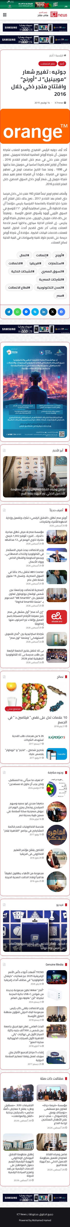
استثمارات (55, 263)
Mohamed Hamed (41, 1220)
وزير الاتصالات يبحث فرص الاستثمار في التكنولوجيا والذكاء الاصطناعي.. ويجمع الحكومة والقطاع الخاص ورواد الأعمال (24, 555)
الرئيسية (59, 55)
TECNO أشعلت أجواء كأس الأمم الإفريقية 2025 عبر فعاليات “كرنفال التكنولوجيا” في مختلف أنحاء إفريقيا (24, 976)
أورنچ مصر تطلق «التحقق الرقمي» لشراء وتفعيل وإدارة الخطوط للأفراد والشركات (36, 519)
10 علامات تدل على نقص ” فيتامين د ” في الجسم (37, 719)
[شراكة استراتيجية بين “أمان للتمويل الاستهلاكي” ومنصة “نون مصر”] (56, 639)
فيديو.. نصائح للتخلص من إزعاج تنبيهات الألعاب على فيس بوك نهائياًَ (37, 945)
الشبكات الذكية (21, 271)
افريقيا (34, 263)
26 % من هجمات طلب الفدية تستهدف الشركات (28, 737)
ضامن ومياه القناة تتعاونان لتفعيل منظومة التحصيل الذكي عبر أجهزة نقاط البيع (38, 491)
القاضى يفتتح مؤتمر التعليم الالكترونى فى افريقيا (29, 851)
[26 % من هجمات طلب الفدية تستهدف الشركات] (56, 737)
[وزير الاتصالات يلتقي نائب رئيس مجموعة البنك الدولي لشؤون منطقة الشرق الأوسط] (56, 1014)
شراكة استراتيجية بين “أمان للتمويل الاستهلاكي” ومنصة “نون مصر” (24, 635)
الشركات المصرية (50, 279)
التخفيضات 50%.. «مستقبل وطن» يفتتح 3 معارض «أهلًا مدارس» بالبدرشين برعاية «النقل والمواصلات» (18, 1110)
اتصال (23, 255)
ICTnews (59, 103)
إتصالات (41, 255)
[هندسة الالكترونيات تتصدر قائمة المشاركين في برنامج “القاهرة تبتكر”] (56, 835)
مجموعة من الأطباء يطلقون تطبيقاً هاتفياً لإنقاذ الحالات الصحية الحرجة (24, 875)
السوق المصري (51, 271)
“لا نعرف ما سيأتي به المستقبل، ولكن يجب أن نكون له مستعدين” (26, 782)
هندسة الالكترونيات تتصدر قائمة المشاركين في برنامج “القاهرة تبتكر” (23, 828)
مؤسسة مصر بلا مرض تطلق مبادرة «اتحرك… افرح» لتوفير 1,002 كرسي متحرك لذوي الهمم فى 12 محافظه (24, 535)
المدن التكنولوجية (49, 287)
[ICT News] (52, 14)
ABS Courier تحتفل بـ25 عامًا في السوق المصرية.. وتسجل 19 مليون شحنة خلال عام (25, 575)
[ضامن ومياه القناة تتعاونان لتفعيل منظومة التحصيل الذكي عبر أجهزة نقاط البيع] (52, 1142)
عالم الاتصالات (48, 63)
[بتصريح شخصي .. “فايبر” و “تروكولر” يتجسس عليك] (56, 754)
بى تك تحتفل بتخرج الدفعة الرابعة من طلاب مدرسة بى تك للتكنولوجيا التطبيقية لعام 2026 (25, 654)
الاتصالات (15, 263)
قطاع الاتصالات (18, 287)
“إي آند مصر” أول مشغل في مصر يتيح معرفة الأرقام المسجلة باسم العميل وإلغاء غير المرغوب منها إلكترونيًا (25, 617)
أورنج (58, 255)
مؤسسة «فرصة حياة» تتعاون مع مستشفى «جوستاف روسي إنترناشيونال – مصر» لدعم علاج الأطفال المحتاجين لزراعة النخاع (53, 1114)
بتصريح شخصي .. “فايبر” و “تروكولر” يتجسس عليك (24, 752)
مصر (59, 295)
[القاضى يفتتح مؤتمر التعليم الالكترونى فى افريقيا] (56, 858)
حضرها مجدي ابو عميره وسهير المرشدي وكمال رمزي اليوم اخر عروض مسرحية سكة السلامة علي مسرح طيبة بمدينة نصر (25, 809)
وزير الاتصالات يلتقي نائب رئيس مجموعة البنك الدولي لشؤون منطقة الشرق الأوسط (24, 1012)
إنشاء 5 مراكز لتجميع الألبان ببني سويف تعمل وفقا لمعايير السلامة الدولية (24, 1056)
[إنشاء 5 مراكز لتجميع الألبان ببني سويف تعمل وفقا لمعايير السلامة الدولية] (56, 1057)
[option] (35, 476)
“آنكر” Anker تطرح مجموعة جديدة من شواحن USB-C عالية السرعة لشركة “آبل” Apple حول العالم (25, 994)
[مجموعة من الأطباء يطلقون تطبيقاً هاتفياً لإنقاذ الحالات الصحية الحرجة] (56, 881)
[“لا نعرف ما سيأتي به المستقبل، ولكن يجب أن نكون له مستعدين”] (56, 788)
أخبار (51, 55)
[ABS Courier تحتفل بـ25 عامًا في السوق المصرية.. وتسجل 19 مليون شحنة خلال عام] (56, 577)
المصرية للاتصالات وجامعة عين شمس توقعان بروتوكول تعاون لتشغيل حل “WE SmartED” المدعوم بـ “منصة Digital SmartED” (24, 595)
